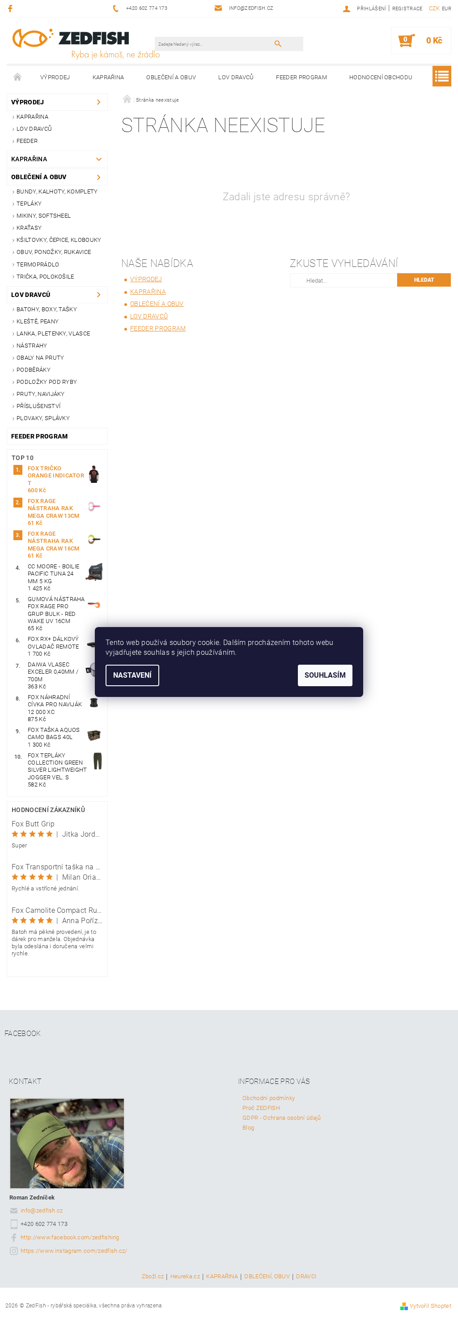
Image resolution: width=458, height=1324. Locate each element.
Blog (248, 1127)
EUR (446, 9)
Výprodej (55, 77)
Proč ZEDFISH (261, 1108)
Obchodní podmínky (268, 1098)
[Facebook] (11, 8)
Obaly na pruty (40, 357)
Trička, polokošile (45, 276)
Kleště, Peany (38, 321)
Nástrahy (32, 345)
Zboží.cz (153, 1276)
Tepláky (29, 203)
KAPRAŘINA (222, 1276)
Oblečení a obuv (171, 77)
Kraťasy (29, 227)
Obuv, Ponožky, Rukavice (54, 252)
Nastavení (132, 675)
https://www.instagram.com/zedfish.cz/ (74, 1250)
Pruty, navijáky (41, 394)
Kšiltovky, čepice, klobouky (59, 239)
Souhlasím (325, 675)
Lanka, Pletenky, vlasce (53, 333)
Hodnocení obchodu (380, 77)
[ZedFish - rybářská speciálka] (86, 44)
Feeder (27, 141)
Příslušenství (38, 406)
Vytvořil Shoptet (430, 1306)
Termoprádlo (38, 264)
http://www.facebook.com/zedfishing (70, 1237)
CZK (434, 8)
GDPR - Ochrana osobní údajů (281, 1117)
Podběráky (34, 369)
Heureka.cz (185, 1276)
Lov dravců (236, 77)
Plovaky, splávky (43, 418)
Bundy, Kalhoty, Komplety (57, 191)
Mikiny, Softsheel (44, 215)
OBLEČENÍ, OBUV (266, 1276)
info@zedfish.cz (42, 1210)
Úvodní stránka (18, 77)
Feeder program (301, 77)
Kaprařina (108, 77)
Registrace (407, 9)
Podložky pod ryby (47, 381)
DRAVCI (306, 1276)
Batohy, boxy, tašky (47, 309)
